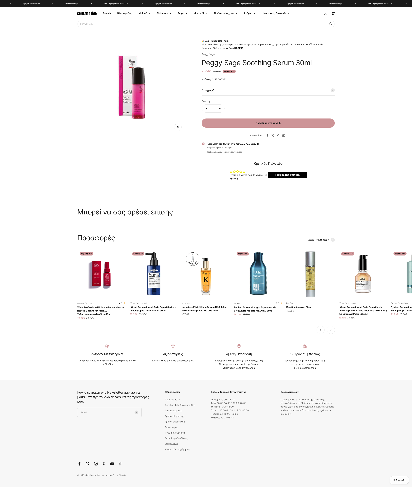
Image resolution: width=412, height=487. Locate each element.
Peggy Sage (208, 54)
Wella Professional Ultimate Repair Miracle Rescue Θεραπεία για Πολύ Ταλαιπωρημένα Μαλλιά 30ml (100, 310)
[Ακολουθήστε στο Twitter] (87, 464)
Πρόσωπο (162, 13)
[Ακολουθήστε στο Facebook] (79, 464)
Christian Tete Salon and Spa (180, 405)
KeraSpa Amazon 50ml (298, 307)
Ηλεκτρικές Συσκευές (274, 13)
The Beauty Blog (173, 410)
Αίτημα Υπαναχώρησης (177, 449)
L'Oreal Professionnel (138, 303)
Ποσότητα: (207, 101)
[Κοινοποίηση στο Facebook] (267, 135)
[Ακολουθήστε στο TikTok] (120, 464)
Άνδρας (248, 13)
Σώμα (181, 13)
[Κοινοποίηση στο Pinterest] (278, 135)
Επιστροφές (171, 427)
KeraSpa (289, 303)
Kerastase (186, 303)
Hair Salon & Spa (62, 4)
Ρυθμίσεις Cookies (175, 432)
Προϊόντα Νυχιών (224, 13)
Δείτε (155, 360)
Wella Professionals (85, 303)
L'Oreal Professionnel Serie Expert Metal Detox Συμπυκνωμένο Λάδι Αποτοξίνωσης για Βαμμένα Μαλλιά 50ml (363, 310)
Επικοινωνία (171, 443)
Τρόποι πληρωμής (174, 416)
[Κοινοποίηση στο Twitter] (273, 135)
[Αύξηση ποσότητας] (219, 108)
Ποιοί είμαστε (172, 399)
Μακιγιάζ (199, 13)
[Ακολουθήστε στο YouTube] (112, 464)
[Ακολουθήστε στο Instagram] (96, 464)
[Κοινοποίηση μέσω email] (283, 135)
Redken (237, 303)
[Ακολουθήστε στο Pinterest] (104, 464)
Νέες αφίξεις (124, 13)
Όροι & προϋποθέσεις (176, 438)
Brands (107, 13)
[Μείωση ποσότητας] (206, 108)
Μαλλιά (143, 13)
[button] (330, 24)
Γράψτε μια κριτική (287, 174)
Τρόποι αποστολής (175, 421)
